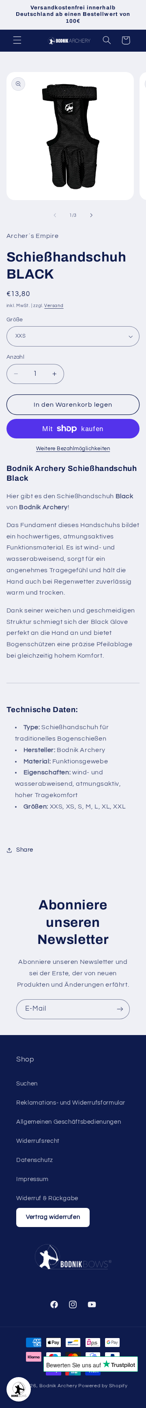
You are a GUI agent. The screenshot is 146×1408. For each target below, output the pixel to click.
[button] (17, 40)
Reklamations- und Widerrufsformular (70, 1103)
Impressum (32, 1179)
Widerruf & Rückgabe (47, 1198)
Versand (53, 305)
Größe (14, 320)
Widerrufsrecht (38, 1141)
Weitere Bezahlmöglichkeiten (73, 448)
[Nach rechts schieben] (91, 215)
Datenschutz (34, 1160)
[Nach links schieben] (55, 215)
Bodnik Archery (58, 1386)
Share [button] (24, 850)
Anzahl (15, 357)
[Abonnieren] (120, 1009)
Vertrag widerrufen (53, 1217)
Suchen (27, 1084)
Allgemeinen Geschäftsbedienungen (68, 1122)
